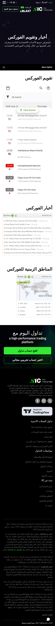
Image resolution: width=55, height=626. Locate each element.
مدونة (38, 2)
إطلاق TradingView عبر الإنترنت (39, 441)
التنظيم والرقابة (45, 496)
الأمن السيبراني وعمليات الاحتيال (38, 446)
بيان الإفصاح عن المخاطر (16, 550)
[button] (12, 2)
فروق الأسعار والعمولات (42, 457)
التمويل (49, 471)
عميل (50, 2)
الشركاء (44, 2)
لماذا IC (49, 491)
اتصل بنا (49, 505)
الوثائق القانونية (45, 501)
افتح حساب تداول (27, 350)
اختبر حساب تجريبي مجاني (27, 359)
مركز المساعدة (46, 486)
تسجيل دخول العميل (11, 9)
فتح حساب (48, 437)
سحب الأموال (46, 476)
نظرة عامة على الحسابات (41, 432)
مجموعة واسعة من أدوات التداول (38, 462)
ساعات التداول (46, 466)
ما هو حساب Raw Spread (41, 427)
